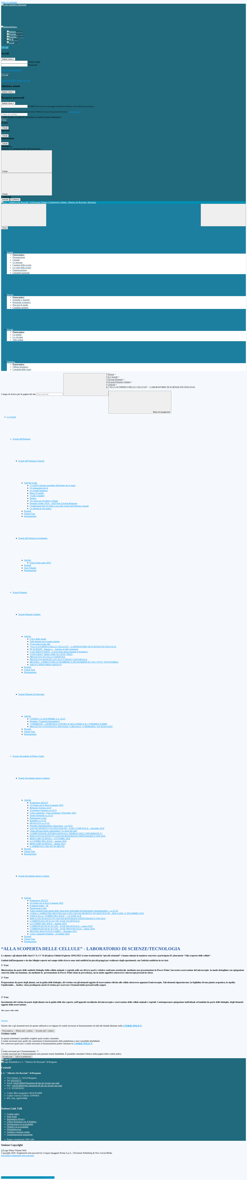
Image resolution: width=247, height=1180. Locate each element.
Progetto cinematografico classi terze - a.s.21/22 (51, 826)
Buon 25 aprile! (37, 493)
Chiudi (4, 128)
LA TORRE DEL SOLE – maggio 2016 (48, 841)
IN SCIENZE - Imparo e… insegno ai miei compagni (54, 649)
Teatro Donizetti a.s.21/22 (41, 815)
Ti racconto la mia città (40, 644)
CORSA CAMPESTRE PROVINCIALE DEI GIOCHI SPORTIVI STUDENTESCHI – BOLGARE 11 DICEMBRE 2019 (87, 913)
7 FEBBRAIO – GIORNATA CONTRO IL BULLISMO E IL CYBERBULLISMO (68, 724)
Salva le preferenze (23, 1057)
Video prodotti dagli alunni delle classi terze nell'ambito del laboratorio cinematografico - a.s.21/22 (74, 911)
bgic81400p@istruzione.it (36, 1083)
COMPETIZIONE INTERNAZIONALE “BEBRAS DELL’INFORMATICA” (66, 833)
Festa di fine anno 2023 (40, 563)
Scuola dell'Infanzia (22, 439)
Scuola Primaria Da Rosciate (31, 694)
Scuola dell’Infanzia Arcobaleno (33, 538)
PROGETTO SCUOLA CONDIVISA (47, 657)
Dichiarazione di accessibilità (20, 1124)
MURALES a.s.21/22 (40, 823)
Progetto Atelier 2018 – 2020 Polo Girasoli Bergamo (53, 503)
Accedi (5, 48)
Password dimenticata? (11, 70)
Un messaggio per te (39, 488)
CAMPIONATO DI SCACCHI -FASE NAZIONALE (55, 921)
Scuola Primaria (115, 379)
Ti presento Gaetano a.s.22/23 (43, 810)
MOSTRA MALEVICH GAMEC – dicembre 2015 (53, 931)
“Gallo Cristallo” (37, 496)
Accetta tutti (45, 1031)
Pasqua (33, 498)
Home (111, 374)
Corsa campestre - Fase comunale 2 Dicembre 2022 (53, 813)
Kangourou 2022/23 (39, 802)
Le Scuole (113, 377)
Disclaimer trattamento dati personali (17, 1155)
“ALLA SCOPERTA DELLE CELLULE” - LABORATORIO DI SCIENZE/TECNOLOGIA (73, 646)
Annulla (5, 200)
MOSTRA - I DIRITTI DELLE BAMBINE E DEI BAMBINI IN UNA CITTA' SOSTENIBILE (74, 662)
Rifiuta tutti (24, 1031)
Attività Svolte (31, 483)
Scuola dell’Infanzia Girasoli (31, 461)
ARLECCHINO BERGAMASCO (46, 664)
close (4, 228)
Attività (111, 384)
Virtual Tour (29, 513)
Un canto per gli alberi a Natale (44, 501)
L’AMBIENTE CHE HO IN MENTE (47, 846)
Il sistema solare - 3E (39, 905)
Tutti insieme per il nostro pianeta (45, 641)
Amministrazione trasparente (20, 1134)
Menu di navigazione (161, 412)
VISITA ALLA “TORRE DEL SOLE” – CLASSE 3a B (55, 916)
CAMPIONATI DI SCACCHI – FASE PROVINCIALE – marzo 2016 (62, 929)
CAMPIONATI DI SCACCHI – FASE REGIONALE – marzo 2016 (61, 926)
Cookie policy (13, 1114)
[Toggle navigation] (23, 215)
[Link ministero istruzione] (13, 5)
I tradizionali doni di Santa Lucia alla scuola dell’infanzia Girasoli (59, 506)
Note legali (12, 1116)
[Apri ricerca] (223, 215)
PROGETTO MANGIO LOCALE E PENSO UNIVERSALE (58, 659)
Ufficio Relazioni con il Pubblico (22, 1122)
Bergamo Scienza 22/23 (40, 808)
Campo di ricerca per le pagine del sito (18, 394)
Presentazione (30, 516)
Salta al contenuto (9, 2)
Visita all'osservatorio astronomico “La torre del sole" (54, 831)
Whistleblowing (14, 1129)
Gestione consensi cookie (18, 1132)
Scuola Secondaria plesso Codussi (34, 876)
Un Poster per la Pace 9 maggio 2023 (46, 805)
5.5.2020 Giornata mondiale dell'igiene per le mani (52, 485)
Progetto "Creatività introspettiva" (45, 721)
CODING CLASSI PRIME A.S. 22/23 (47, 719)
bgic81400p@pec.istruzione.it (37, 1085)
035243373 (16, 1080)
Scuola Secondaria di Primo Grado (28, 756)
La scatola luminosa (39, 490)
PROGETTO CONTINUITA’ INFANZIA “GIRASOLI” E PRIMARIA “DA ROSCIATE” (71, 726)
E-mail (31, 106)
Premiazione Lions (38, 818)
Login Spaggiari (74, 112)
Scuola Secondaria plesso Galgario (34, 778)
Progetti (27, 511)
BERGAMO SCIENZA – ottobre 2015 (47, 844)
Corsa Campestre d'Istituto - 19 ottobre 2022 (50, 934)
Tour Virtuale (30, 568)
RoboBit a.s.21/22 (38, 820)
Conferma (15, 200)
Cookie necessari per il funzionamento (18, 1051)
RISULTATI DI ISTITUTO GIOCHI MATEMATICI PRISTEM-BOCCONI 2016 (67, 836)
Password (32, 65)
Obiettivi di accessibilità (17, 1127)
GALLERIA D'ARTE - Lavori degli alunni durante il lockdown (59, 652)
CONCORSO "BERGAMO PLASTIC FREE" (51, 654)
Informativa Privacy (16, 1119)
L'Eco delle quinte (38, 639)
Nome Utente (34, 62)
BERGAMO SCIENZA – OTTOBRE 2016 (50, 838)
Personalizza (7, 1031)
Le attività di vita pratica (40, 508)
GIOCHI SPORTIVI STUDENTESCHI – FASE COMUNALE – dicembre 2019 (67, 828)
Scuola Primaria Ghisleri (119, 382)
